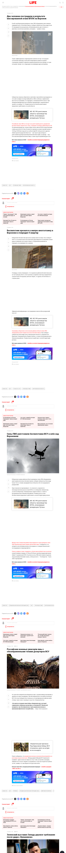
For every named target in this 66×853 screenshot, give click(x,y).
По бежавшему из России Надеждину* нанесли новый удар (27, 222)
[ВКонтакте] (24, 193)
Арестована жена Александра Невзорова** (27, 641)
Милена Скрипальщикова (18, 785)
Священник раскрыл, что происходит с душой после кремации (26, 636)
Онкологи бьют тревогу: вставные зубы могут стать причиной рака (44, 419)
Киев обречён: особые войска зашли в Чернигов (45, 641)
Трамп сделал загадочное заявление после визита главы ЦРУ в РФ (45, 222)
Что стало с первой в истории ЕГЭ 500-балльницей (45, 214)
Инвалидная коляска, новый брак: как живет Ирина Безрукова (27, 215)
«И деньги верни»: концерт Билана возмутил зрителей (44, 845)
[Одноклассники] (27, 193)
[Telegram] (21, 193)
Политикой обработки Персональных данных (34, 6)
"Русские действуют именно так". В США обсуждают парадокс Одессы (44, 636)
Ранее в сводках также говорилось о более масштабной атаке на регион (31, 551)
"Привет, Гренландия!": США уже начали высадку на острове (10, 215)
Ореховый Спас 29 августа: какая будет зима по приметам (9, 222)
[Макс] (18, 193)
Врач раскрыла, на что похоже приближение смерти (45, 424)
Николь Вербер (16, 160)
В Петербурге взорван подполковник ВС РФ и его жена (9, 840)
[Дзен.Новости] (15, 193)
